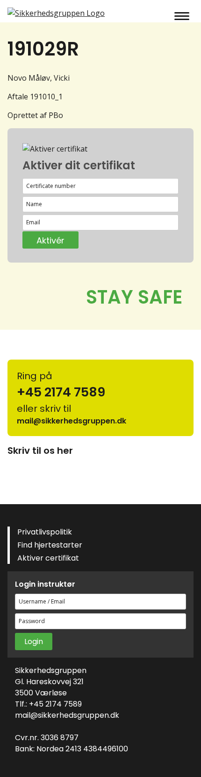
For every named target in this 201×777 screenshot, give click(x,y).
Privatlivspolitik (44, 532)
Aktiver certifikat (48, 558)
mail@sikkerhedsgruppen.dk (67, 715)
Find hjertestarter (49, 545)
